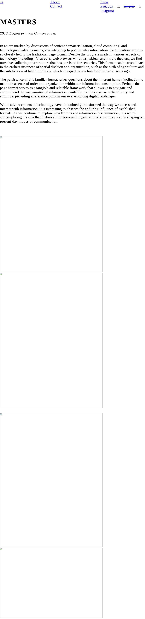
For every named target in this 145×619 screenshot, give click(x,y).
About (55, 2)
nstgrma (108, 11)
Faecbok (108, 6)
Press (104, 2)
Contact (56, 6)
